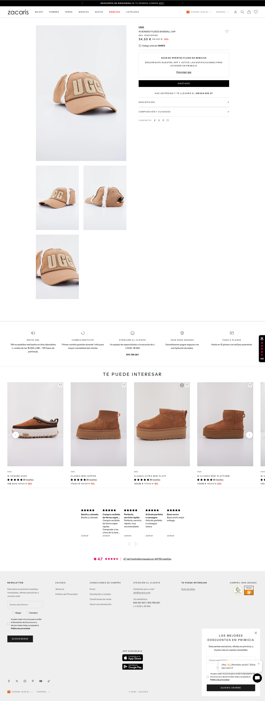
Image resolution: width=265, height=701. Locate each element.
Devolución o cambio (100, 594)
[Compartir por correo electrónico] (167, 120)
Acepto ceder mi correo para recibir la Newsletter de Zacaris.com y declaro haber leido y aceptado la (232, 676)
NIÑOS (69, 12)
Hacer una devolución (100, 604)
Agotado (184, 83)
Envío (92, 589)
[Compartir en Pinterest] (163, 120)
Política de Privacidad (66, 594)
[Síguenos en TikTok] (48, 681)
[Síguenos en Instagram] (24, 681)
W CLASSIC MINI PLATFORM (213, 476)
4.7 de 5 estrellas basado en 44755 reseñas (147, 558)
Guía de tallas (188, 589)
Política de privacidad (219, 680)
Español (221, 12)
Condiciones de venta (100, 599)
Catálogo (132, 12)
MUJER (39, 12)
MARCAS (84, 12)
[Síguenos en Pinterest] (32, 681)
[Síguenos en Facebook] (8, 681)
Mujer (18, 612)
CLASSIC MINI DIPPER (83, 476)
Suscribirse (20, 639)
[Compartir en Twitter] (159, 120)
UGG (141, 27)
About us (59, 589)
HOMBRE (54, 12)
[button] (130, 544)
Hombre (33, 612)
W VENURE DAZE (17, 476)
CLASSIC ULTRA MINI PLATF (150, 476)
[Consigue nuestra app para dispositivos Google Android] (132, 667)
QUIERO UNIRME (231, 687)
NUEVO (99, 12)
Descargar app (183, 72)
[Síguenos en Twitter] (16, 681)
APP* (161, 3)
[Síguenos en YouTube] (40, 681)
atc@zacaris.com (141, 592)
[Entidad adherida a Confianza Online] (243, 590)
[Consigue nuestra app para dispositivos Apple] (132, 657)
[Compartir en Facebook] (155, 120)
